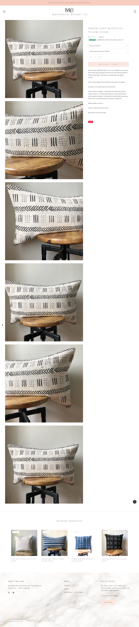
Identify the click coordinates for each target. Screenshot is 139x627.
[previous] (6, 545)
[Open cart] (135, 11)
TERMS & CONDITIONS (15, 621)
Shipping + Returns (73, 592)
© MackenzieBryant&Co (17, 619)
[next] (132, 545)
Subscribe (108, 602)
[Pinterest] (13, 592)
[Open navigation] (4, 11)
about (67, 585)
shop (66, 589)
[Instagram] (9, 592)
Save (91, 122)
